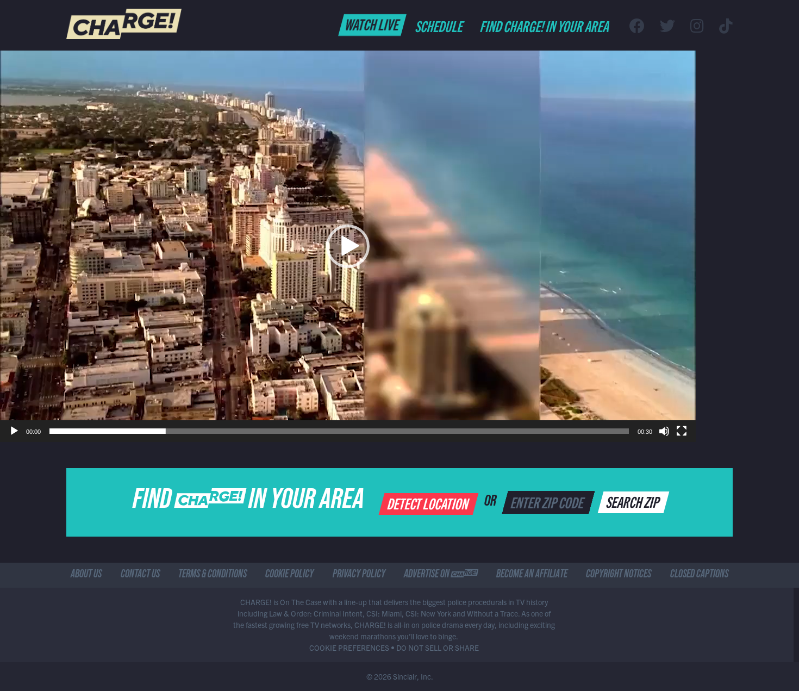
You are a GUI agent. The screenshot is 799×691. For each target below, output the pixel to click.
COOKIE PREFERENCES (349, 647)
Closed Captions (699, 575)
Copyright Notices (618, 575)
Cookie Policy (289, 575)
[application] (348, 246)
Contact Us (140, 575)
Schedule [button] (440, 25)
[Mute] (664, 431)
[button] (348, 246)
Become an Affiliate (531, 575)
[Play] (14, 431)
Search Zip (634, 501)
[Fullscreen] (681, 431)
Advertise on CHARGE (441, 575)
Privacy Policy (359, 575)
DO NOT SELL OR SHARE (437, 647)
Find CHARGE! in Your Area (545, 25)
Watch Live (372, 24)
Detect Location (429, 503)
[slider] (339, 431)
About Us (86, 575)
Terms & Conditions (212, 575)
